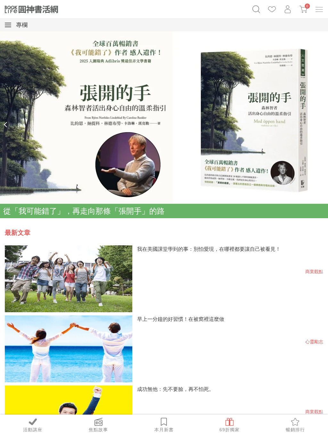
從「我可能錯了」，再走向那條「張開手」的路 (84, 211)
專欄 (21, 25)
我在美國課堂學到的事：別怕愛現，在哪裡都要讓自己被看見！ (209, 249)
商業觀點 (314, 271)
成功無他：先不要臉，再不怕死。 (175, 389)
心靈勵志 (314, 341)
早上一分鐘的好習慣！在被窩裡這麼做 (180, 319)
